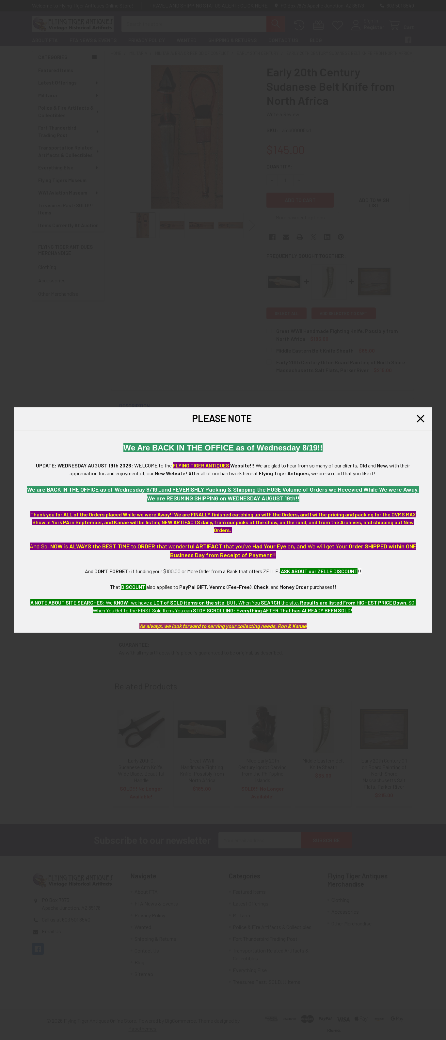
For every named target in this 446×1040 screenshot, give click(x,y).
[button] (420, 418)
